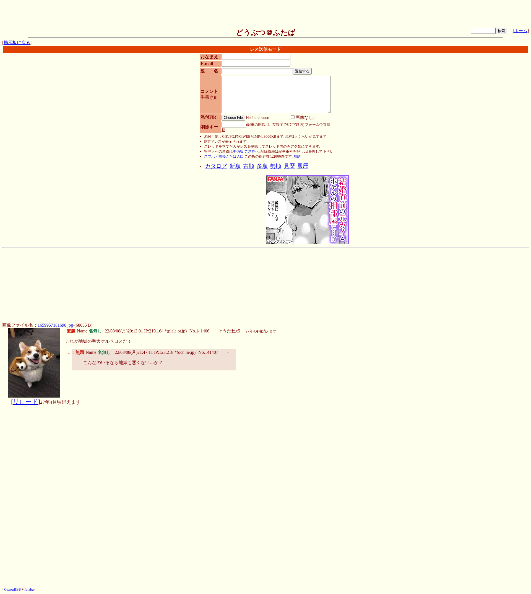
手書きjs (209, 97)
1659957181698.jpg (55, 325)
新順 (235, 166)
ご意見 (249, 151)
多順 (262, 166)
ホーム (520, 30)
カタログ (216, 166)
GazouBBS (12, 589)
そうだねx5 (229, 331)
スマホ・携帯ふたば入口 (224, 156)
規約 (297, 156)
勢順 (275, 166)
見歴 (289, 166)
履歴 (302, 166)
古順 (248, 166)
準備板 (238, 151)
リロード (25, 401)
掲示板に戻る (17, 42)
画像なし (304, 117)
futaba (29, 589)
